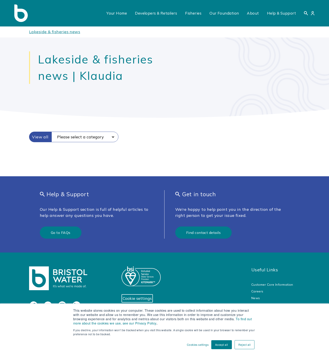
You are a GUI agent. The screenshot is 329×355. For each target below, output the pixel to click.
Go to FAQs (60, 232)
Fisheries (193, 13)
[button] (306, 13)
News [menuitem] (255, 298)
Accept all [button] (221, 344)
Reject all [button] (244, 344)
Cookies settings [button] (198, 344)
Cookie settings (137, 298)
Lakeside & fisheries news (54, 31)
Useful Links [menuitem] (264, 269)
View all (40, 136)
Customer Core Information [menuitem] (272, 285)
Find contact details (203, 232)
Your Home (116, 13)
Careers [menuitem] (257, 291)
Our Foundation (224, 13)
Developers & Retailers (156, 13)
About (253, 13)
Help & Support (281, 13)
